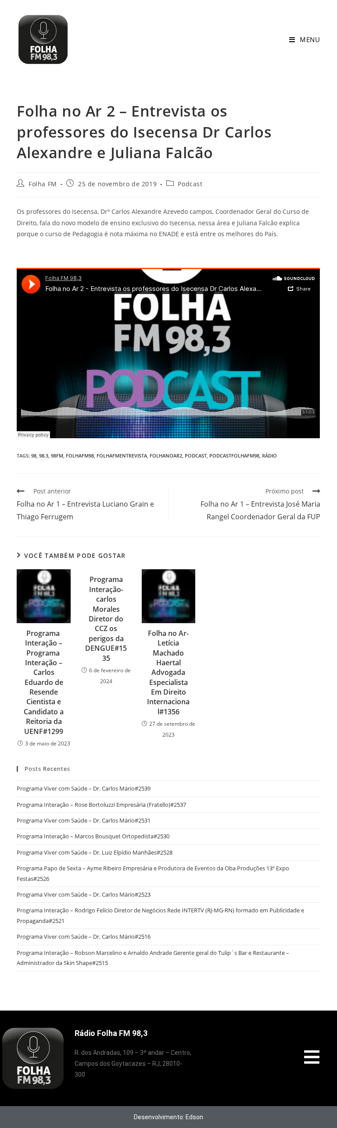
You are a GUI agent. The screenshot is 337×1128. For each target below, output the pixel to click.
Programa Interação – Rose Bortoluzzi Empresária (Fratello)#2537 (101, 805)
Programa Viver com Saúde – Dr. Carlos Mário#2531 (84, 820)
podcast (196, 455)
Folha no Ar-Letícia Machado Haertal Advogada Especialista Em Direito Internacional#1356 (168, 672)
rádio (269, 455)
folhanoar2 (166, 455)
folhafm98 (80, 455)
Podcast (190, 184)
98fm (57, 455)
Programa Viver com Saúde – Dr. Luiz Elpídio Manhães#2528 (94, 852)
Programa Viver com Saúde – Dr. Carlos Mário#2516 (84, 936)
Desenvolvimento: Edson (168, 1117)
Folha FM (43, 184)
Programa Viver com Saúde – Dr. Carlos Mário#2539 (84, 788)
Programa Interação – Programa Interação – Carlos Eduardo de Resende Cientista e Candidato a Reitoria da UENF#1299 (44, 682)
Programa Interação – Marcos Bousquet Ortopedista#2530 (93, 836)
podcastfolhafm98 (234, 455)
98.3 (43, 455)
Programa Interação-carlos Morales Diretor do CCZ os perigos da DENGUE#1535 (106, 619)
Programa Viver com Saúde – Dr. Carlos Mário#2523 (84, 894)
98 (33, 455)
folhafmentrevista (122, 455)
